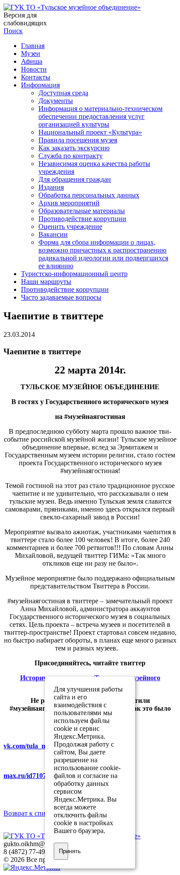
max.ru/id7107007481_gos (41, 775)
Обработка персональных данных (88, 195)
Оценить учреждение (70, 226)
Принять (63, 851)
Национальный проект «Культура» (90, 132)
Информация (40, 85)
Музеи (30, 53)
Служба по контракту (70, 155)
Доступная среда (63, 93)
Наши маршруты (46, 281)
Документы (55, 100)
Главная (33, 45)
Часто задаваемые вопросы (61, 297)
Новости (34, 69)
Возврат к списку (29, 813)
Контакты (35, 77)
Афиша (31, 61)
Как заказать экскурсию (74, 148)
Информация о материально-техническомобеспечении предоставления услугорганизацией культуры (100, 116)
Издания (51, 187)
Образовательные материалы (81, 210)
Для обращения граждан (74, 179)
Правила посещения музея (77, 140)
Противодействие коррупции (82, 218)
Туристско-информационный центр (74, 273)
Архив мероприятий (69, 203)
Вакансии (53, 234)
